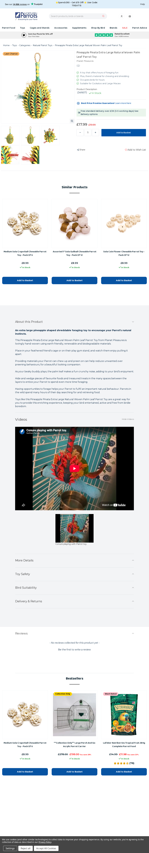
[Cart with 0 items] (130, 17)
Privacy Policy (45, 842)
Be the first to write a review (74, 649)
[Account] (122, 17)
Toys (22, 28)
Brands (113, 28)
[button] (74, 649)
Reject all (25, 848)
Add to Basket (25, 771)
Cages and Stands (39, 28)
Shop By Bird (98, 28)
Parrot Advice (139, 28)
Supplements (79, 28)
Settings (10, 848)
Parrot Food (8, 28)
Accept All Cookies (46, 848)
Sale (124, 28)
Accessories (60, 28)
